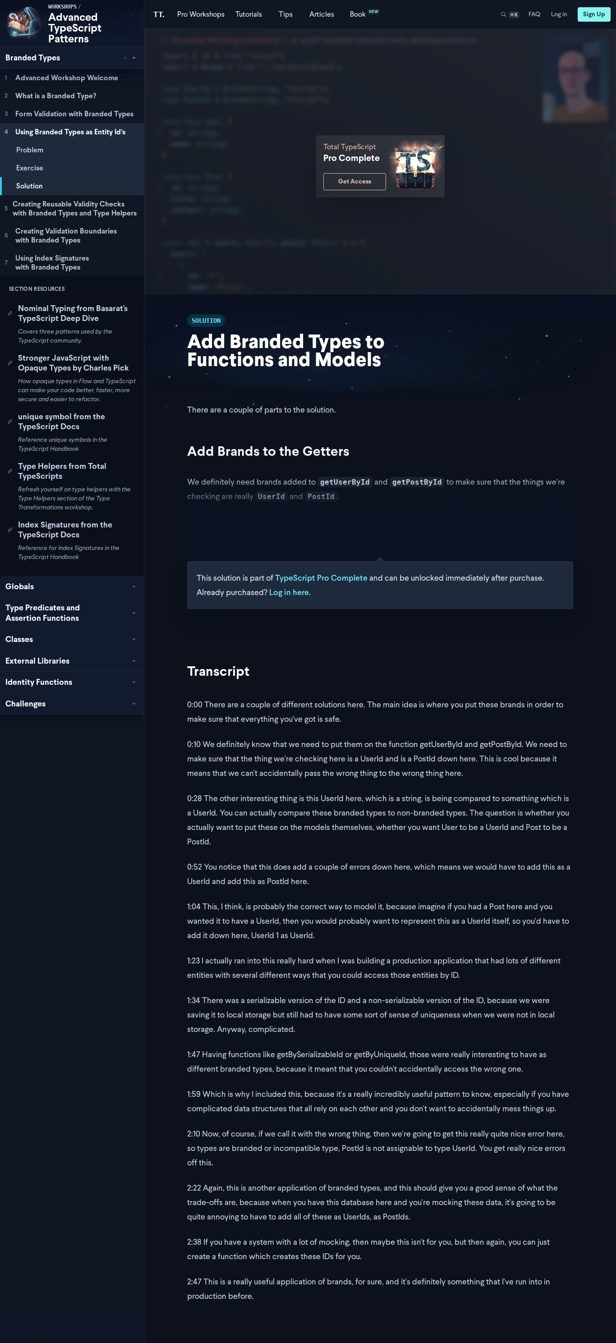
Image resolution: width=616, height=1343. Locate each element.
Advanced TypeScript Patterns (74, 27)
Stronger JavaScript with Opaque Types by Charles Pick (73, 363)
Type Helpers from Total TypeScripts (62, 471)
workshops (62, 7)
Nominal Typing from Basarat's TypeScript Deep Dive (73, 313)
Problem (29, 150)
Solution (29, 186)
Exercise (29, 168)
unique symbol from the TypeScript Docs (61, 421)
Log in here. (290, 592)
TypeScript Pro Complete (321, 577)
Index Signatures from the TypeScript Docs (65, 530)
